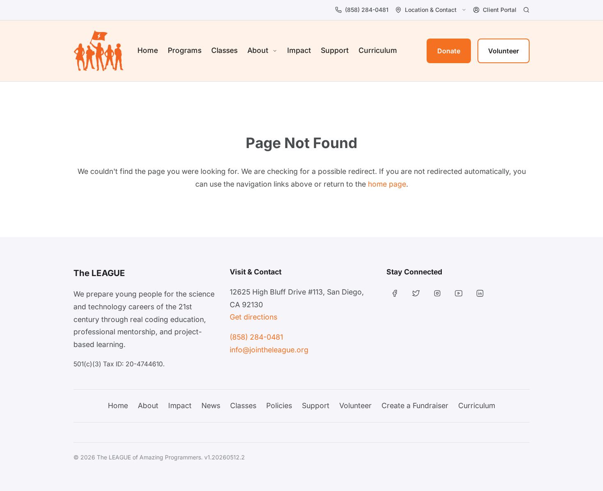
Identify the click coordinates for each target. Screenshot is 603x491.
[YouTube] (458, 293)
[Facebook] (394, 293)
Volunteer (503, 51)
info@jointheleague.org (269, 349)
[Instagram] (437, 293)
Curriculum (378, 50)
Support (335, 50)
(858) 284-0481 (256, 337)
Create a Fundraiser (414, 405)
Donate (448, 51)
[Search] (526, 10)
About (148, 405)
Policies (279, 405)
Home (147, 50)
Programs (184, 50)
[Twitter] (416, 293)
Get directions (253, 317)
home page (387, 184)
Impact (299, 50)
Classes (224, 50)
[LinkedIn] (480, 293)
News (210, 405)
